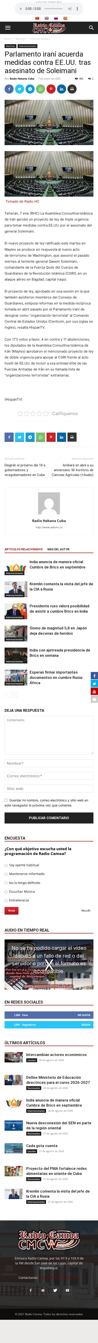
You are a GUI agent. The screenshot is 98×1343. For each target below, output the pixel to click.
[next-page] (15, 694)
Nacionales (34, 1088)
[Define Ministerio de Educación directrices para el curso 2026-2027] (14, 1080)
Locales (32, 1060)
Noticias (20, 39)
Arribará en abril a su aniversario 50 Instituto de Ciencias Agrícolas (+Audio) (72, 470)
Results (85, 910)
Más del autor (58, 549)
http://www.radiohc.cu (49, 527)
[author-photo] (49, 514)
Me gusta (84, 1015)
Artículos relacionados (24, 549)
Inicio (8, 39)
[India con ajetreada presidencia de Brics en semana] (16, 655)
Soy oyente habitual (23, 865)
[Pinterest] (51, 89)
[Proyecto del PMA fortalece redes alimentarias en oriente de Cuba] (14, 1171)
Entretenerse (18, 900)
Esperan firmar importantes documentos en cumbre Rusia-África (56, 677)
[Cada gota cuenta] (14, 1148)
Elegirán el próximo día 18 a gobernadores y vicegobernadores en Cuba (25, 470)
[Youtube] (67, 1290)
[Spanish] (65, 18)
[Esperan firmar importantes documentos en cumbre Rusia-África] (16, 678)
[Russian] (56, 18)
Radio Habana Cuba (22, 78)
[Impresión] (72, 89)
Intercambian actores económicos (56, 1054)
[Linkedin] (61, 89)
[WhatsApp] (40, 89)
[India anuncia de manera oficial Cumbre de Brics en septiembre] (16, 567)
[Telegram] (30, 89)
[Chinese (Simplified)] (37, 18)
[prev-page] (7, 694)
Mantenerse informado (26, 874)
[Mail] (42, 1290)
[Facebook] (9, 89)
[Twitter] (19, 89)
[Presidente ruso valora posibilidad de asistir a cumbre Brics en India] (16, 611)
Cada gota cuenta (41, 1145)
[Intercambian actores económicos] (14, 1057)
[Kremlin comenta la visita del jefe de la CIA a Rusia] (16, 589)
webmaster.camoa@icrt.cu (59, 1277)
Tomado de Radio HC (22, 201)
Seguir (85, 1024)
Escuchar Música (21, 891)
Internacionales (40, 39)
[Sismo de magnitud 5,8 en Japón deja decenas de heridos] (16, 633)
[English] (46, 18)
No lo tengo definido (24, 883)
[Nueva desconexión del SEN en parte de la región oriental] (14, 1125)
